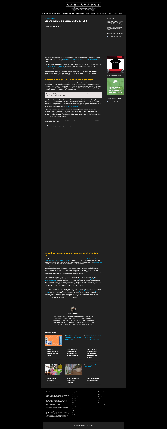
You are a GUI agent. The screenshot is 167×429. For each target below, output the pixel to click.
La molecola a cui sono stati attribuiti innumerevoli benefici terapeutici (82, 59)
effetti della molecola (72, 106)
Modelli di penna (75, 398)
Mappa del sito (75, 412)
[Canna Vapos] (83, 6)
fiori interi (54, 66)
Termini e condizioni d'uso (77, 408)
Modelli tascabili (75, 396)
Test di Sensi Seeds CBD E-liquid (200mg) (73, 380)
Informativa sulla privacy (77, 406)
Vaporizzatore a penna (82, 13)
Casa (43, 13)
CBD (45, 18)
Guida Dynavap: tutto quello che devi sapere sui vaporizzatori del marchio (92, 353)
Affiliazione (74, 410)
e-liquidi (49, 66)
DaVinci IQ (100, 402)
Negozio (93, 13)
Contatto (74, 414)
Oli (45, 66)
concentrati (61, 66)
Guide (115, 13)
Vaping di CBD (98, 262)
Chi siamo (74, 404)
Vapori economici (101, 404)
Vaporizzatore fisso (68, 13)
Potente (100, 394)
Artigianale (100, 400)
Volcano (100, 398)
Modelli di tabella (75, 400)
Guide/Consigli (51, 18)
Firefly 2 (100, 396)
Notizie (73, 402)
